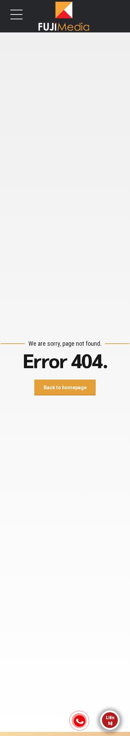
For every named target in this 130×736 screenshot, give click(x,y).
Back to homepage (65, 387)
